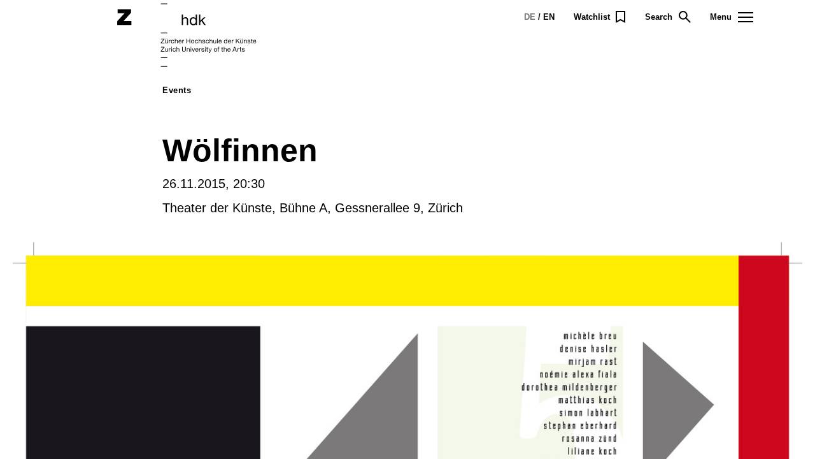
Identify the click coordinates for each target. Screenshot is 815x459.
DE (529, 17)
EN (549, 17)
